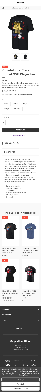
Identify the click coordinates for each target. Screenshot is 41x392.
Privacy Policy (23, 375)
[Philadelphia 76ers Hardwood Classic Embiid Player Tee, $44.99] (30, 273)
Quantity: (5, 118)
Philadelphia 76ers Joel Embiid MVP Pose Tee (10, 293)
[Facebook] (3, 143)
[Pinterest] (18, 143)
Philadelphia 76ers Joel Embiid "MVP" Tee (30, 249)
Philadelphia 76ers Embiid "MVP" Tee (9, 249)
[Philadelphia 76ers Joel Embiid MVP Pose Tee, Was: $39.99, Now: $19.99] (10, 273)
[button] (26, 94)
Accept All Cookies (20, 388)
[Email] (6, 143)
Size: (3, 99)
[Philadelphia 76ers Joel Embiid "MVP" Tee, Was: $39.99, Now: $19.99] (30, 230)
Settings (20, 379)
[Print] (10, 143)
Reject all (20, 384)
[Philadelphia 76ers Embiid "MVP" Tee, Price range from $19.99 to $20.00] (10, 230)
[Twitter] (14, 143)
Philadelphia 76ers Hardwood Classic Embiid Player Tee (29, 293)
